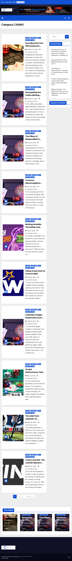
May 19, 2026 (31, 375)
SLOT (39, 37)
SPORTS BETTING (30, 40)
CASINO (28, 37)
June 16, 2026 (31, 321)
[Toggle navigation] (69, 18)
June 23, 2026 (31, 277)
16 (28, 496)
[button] (65, 18)
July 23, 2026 (31, 142)
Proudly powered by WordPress (10, 556)
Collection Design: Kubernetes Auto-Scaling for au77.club (35, 318)
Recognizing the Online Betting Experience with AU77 (59, 62)
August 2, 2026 (32, 98)
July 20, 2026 (31, 186)
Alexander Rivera (7, 527)
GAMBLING (33, 37)
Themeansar (4, 558)
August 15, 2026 (32, 49)
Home (69, 557)
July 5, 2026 (31, 230)
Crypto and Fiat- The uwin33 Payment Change (35, 463)
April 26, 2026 (32, 422)
